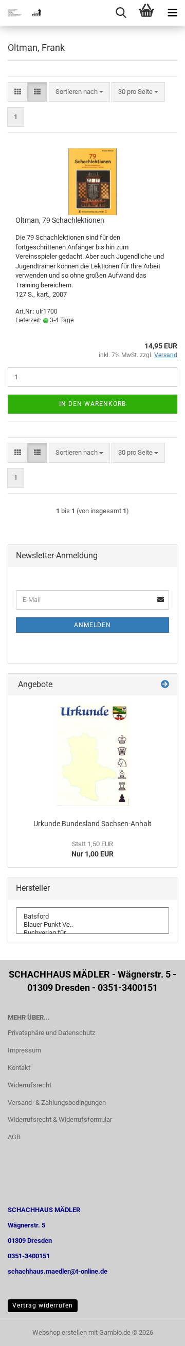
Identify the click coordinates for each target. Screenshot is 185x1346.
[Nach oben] (156, 1330)
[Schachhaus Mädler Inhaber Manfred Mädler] (20, 13)
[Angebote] (165, 685)
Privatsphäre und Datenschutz (51, 1033)
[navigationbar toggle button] (172, 13)
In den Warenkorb (92, 403)
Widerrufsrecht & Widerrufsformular (60, 1119)
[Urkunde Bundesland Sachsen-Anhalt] (93, 754)
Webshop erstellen (59, 1332)
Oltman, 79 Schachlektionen (59, 220)
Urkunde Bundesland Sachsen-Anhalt (92, 824)
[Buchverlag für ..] (92, 933)
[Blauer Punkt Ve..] (92, 925)
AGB (14, 1137)
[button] (18, 92)
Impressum (24, 1050)
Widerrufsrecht (29, 1085)
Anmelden (92, 625)
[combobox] (79, 92)
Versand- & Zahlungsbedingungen (57, 1102)
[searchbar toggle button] (121, 13)
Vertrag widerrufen (42, 1305)
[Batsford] (92, 916)
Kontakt (19, 1067)
